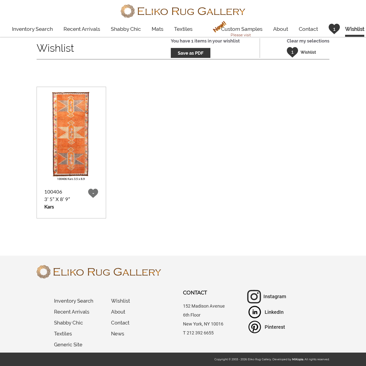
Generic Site (68, 345)
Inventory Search (32, 29)
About (280, 29)
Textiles (183, 29)
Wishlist (120, 301)
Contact (308, 29)
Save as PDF (190, 53)
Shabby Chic (126, 29)
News (117, 334)
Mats (157, 29)
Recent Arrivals (81, 29)
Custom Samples (237, 29)
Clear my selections (308, 40)
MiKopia (297, 359)
